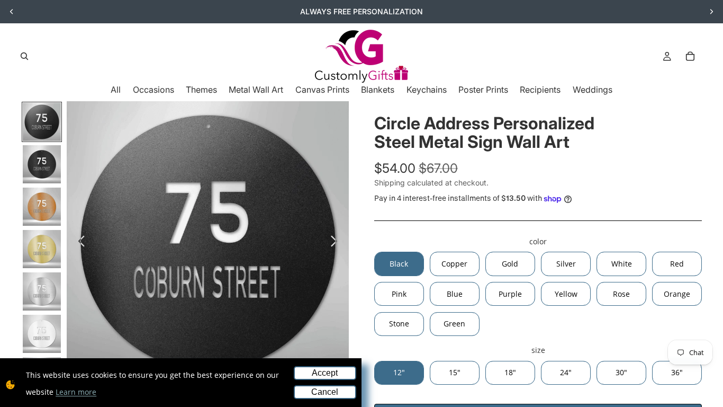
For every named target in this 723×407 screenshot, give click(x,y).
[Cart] (690, 56)
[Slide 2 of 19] (42, 164)
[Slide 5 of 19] (42, 291)
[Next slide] (711, 11)
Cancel (324, 391)
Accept (325, 372)
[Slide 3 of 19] (42, 207)
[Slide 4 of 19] (42, 249)
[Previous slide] (11, 11)
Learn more (76, 392)
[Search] (24, 56)
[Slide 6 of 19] (42, 334)
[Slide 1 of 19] (42, 122)
